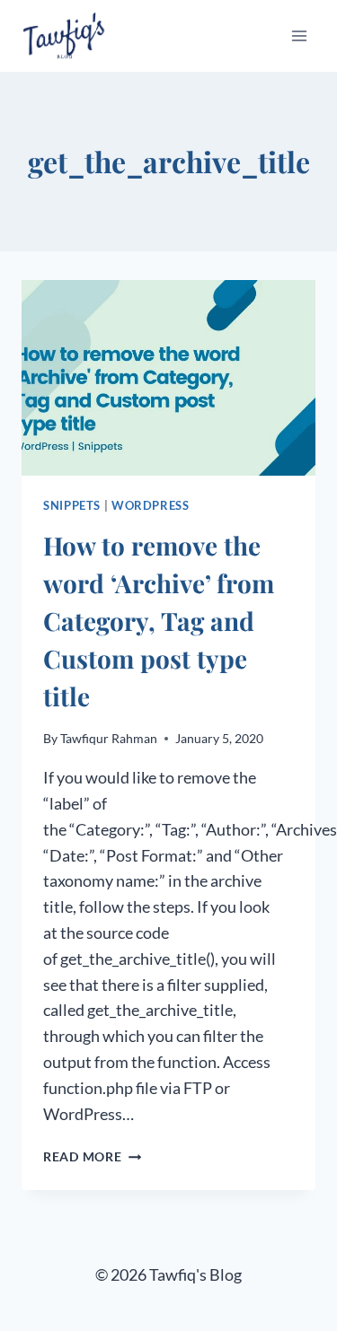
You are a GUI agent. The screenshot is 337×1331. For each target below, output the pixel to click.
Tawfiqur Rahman (108, 738)
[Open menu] (298, 35)
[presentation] (168, 378)
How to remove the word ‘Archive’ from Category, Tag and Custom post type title (158, 621)
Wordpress (150, 505)
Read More (92, 1156)
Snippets (72, 505)
